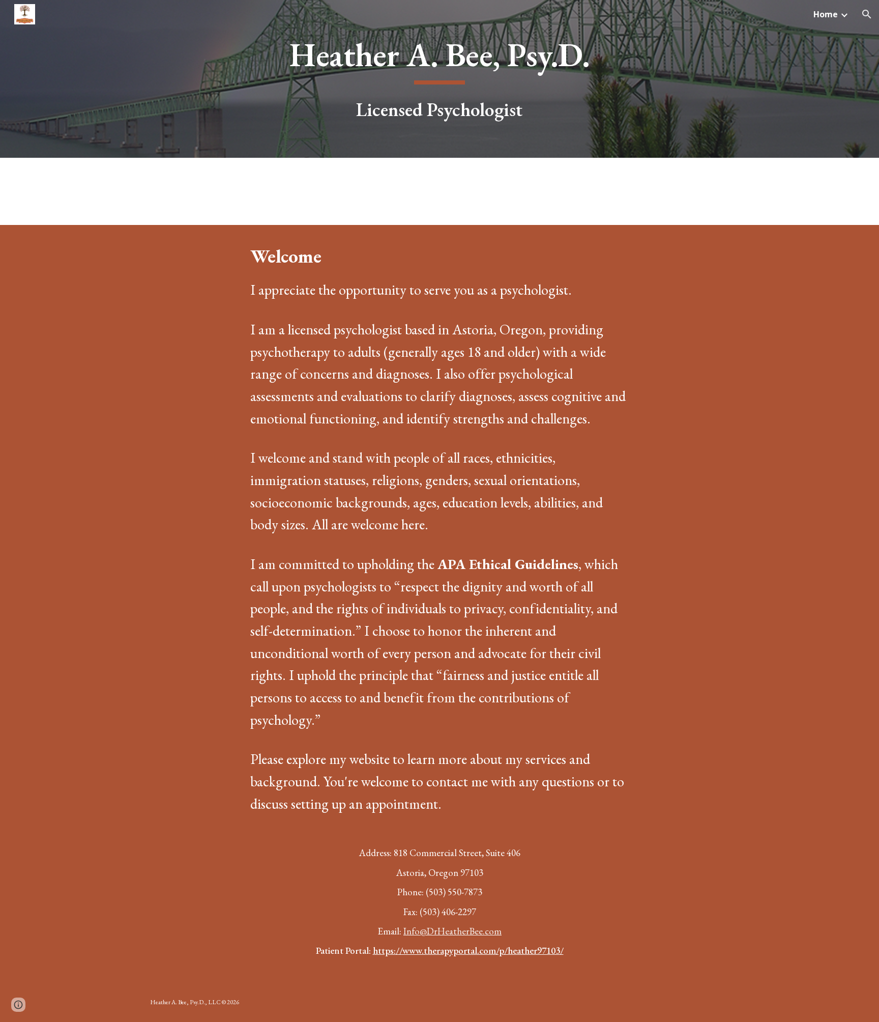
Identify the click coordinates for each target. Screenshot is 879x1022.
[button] (867, 14)
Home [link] (825, 14)
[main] (439, 79)
